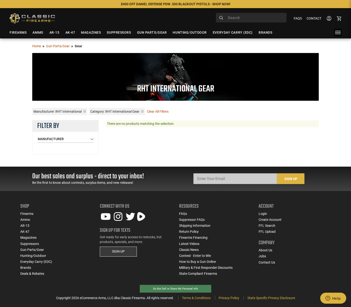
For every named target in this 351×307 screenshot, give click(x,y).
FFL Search (267, 226)
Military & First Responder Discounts (206, 268)
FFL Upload (267, 231)
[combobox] (251, 17)
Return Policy (189, 231)
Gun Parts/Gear (58, 46)
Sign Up (290, 179)
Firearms (26, 214)
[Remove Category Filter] (142, 111)
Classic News (189, 250)
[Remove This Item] (84, 111)
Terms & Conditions (196, 298)
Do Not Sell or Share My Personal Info (175, 288)
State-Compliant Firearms (198, 273)
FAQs (298, 18)
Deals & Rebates (32, 273)
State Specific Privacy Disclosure (271, 298)
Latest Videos (189, 244)
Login (263, 214)
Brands (25, 268)
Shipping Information (194, 226)
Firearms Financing (193, 237)
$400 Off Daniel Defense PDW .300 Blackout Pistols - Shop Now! (175, 4)
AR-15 (24, 226)
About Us (265, 250)
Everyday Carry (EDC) (36, 262)
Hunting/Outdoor (33, 256)
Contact (314, 18)
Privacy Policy (229, 298)
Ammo (25, 220)
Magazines (28, 237)
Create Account (270, 220)
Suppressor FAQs (192, 220)
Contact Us (267, 262)
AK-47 (24, 231)
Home (36, 46)
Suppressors (29, 244)
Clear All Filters (158, 111)
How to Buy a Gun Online (197, 262)
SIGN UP (118, 251)
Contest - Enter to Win (195, 256)
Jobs (262, 256)
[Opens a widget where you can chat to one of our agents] (333, 299)
